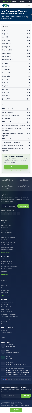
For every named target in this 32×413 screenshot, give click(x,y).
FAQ (2, 335)
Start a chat (9, 358)
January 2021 (16, 99)
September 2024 (16, 60)
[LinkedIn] (10, 213)
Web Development (6, 225)
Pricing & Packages (6, 311)
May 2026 (16, 34)
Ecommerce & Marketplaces (9, 266)
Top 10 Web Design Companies (9, 316)
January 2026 (16, 47)
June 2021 (16, 82)
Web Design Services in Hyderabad (16, 122)
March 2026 (16, 40)
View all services (5, 252)
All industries (4, 274)
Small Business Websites (8, 237)
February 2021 (16, 95)
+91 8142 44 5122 (9, 206)
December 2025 (16, 50)
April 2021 (16, 89)
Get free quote (16, 167)
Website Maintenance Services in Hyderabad (16, 150)
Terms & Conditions (6, 332)
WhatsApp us (24, 206)
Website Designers (6, 223)
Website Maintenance (7, 249)
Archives (5, 26)
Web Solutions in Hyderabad (16, 142)
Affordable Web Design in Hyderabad (16, 125)
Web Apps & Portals (6, 245)
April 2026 (16, 37)
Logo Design (4, 240)
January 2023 (16, 76)
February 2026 (16, 43)
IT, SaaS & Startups (6, 268)
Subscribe (26, 395)
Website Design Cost (7, 235)
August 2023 (16, 69)
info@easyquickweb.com (12, 352)
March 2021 (16, 92)
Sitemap (3, 337)
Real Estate (4, 271)
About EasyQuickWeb (7, 302)
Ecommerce (4, 228)
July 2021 (16, 79)
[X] (14, 213)
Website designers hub (16, 171)
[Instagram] (7, 213)
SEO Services (16, 119)
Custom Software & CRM (8, 242)
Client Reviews (5, 309)
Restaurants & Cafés (6, 264)
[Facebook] (3, 213)
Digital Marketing (16, 112)
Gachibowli (4, 280)
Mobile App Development (8, 247)
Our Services (4, 304)
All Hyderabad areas (6, 296)
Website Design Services (16, 109)
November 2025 (16, 53)
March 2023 (16, 73)
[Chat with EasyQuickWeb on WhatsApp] (25, 5)
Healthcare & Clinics (6, 259)
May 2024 (16, 63)
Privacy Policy (5, 330)
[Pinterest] (18, 213)
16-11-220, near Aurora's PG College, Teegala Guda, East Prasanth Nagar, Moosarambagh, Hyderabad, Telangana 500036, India (18, 372)
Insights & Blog (5, 319)
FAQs (2, 324)
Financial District (6, 290)
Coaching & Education (7, 261)
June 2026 (16, 30)
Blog (7, 16)
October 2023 (16, 66)
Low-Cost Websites (6, 232)
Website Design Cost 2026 (8, 314)
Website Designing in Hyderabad (16, 145)
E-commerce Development (16, 115)
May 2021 (16, 86)
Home (2, 16)
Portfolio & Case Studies (7, 307)
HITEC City (4, 283)
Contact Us (4, 321)
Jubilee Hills (4, 292)
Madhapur (4, 285)
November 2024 (16, 56)
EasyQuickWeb (8, 402)
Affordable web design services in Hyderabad (16, 135)
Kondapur (4, 288)
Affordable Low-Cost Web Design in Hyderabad (16, 129)
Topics (4, 105)
